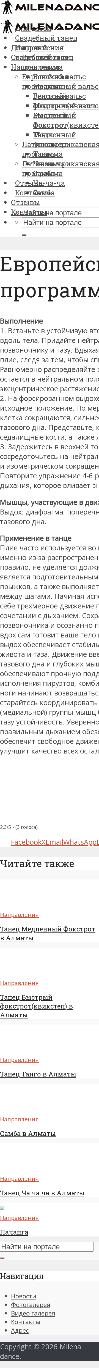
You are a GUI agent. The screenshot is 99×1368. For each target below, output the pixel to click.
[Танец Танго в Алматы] (20, 1049)
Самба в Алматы (28, 1133)
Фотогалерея (30, 1304)
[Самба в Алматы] (20, 1109)
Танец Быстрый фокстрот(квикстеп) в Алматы (36, 1006)
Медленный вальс (66, 86)
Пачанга (14, 1232)
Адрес (20, 1330)
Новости (23, 1296)
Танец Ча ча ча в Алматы (42, 1192)
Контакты (29, 212)
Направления (35, 67)
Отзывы (25, 202)
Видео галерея (33, 1313)
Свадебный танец (42, 57)
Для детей (29, 47)
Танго (43, 154)
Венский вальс (59, 96)
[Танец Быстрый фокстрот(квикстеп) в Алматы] (20, 973)
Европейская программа (45, 81)
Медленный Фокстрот (54, 139)
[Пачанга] (2, 1207)
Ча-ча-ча (49, 183)
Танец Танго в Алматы (38, 1074)
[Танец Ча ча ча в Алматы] (20, 1168)
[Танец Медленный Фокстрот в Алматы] (20, 904)
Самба (44, 192)
